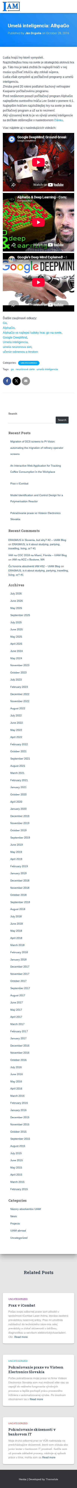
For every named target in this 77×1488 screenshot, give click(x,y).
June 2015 (16, 1160)
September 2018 (20, 902)
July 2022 (16, 715)
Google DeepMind (15, 337)
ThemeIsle (52, 1479)
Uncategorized (29, 363)
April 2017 (16, 1016)
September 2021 (20, 758)
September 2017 (20, 988)
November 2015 (19, 1124)
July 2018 (16, 916)
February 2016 (19, 1102)
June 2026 (16, 600)
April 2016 (16, 1088)
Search (12, 413)
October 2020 (18, 794)
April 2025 (16, 643)
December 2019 (19, 816)
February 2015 (19, 1189)
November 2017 (19, 973)
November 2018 (19, 887)
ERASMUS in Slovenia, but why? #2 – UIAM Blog (37, 540)
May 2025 (16, 636)
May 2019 (16, 851)
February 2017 (19, 1031)
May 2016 (16, 1081)
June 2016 (16, 1074)
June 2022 (16, 722)
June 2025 (16, 629)
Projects (15, 1223)
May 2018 (16, 930)
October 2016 (18, 1059)
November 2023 (19, 665)
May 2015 (16, 1167)
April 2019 (16, 858)
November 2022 (19, 701)
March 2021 (17, 772)
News (13, 1216)
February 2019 (19, 866)
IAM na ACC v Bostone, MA (28, 559)
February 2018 (19, 952)
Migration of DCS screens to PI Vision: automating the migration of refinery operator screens (36, 447)
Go (5, 323)
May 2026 (16, 608)
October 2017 (18, 980)
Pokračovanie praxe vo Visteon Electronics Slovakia (35, 1369)
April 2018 (16, 937)
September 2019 (20, 837)
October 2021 (18, 751)
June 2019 (16, 844)
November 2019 (19, 823)
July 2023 (16, 679)
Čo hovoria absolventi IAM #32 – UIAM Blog (34, 566)
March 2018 (17, 945)
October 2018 (18, 894)
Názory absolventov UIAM (25, 1209)
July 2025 (16, 622)
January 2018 (18, 959)
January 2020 (18, 808)
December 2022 (19, 694)
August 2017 (17, 995)
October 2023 (18, 672)
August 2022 (17, 708)
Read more (21, 1336)
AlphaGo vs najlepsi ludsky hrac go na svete (32, 332)
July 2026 (16, 593)
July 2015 (16, 1153)
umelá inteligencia (47, 369)
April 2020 (16, 801)
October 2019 (18, 830)
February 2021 (19, 780)
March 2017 (17, 1024)
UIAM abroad (18, 1230)
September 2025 (20, 615)
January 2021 (18, 787)
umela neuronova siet (17, 347)
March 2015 (17, 1181)
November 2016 (19, 1052)
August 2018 (17, 909)
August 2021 (17, 765)
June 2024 (16, 650)
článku (58, 120)
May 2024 (16, 658)
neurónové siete (25, 369)
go (12, 369)
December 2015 (19, 1117)
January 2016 (18, 1110)
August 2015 (17, 1145)
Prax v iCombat (19, 483)
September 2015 (20, 1138)
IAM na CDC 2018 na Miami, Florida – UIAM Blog (37, 555)
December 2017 (19, 966)
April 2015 (16, 1174)
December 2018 (19, 880)
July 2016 (16, 1067)
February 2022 (19, 744)
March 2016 (17, 1095)
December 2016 (19, 1045)
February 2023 (19, 686)
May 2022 (16, 729)
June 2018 (16, 923)
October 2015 (18, 1131)
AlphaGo (9, 327)
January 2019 (18, 873)
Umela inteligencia (15, 342)
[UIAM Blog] (12, 6)
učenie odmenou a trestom (20, 351)
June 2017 (16, 1002)
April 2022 (16, 737)
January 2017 (18, 1038)
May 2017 (16, 1009)
